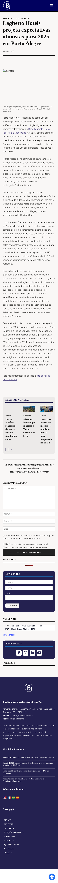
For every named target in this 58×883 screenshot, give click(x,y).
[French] (9, 797)
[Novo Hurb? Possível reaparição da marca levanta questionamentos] (11, 409)
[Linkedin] (32, 653)
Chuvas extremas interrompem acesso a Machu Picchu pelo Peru (29, 425)
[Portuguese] (13, 797)
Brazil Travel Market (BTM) (23, 629)
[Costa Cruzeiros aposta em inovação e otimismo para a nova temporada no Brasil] (46, 409)
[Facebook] (16, 60)
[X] (22, 60)
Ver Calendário (9, 634)
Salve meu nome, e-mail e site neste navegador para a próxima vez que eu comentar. (28, 537)
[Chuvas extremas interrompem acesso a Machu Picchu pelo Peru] (29, 409)
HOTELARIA (22, 18)
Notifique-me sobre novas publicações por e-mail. (26, 547)
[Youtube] (39, 653)
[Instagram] (25, 653)
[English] (5, 797)
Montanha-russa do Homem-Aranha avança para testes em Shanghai (28, 757)
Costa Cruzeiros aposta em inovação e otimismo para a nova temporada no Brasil (46, 429)
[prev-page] (7, 449)
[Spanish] (17, 797)
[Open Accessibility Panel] (52, 877)
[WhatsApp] (35, 60)
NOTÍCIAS (8, 18)
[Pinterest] (29, 60)
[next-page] (11, 449)
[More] (41, 60)
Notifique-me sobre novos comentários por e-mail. (26, 544)
